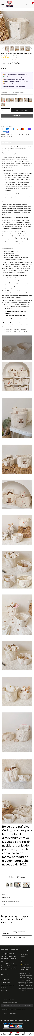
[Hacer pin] (18, 63)
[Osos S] (3, 104)
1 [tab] (2, 41)
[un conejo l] (7, 100)
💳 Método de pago (26, 964)
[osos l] (30, 100)
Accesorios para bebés (6, 136)
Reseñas (4, 905)
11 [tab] (27, 41)
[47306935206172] (17, 27)
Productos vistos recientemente (17, 937)
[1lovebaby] (9, 4)
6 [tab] (14, 41)
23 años (24, 134)
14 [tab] (8, 43)
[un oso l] (12, 100)
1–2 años (18, 134)
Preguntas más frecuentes (11, 901)
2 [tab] (4, 41)
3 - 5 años (28, 134)
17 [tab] (16, 43)
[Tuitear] (15, 63)
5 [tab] (12, 41)
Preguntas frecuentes (26, 959)
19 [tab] (21, 43)
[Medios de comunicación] (31, 41)
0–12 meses (13, 134)
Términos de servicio (6, 990)
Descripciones (6, 143)
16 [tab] (13, 43)
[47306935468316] (27, 48)
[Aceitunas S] (17, 100)
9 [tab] (22, 41)
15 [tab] (11, 43)
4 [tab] (9, 41)
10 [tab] (24, 41)
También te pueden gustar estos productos (13, 933)
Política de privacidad (6, 988)
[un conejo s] (21, 100)
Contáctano (24, 961)
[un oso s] (26, 100)
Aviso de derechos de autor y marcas (26, 968)
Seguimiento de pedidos (25, 955)
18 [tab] (18, 43)
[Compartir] (11, 63)
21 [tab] (25, 43)
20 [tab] (23, 43)
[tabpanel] (17, 27)
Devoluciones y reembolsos (7, 985)
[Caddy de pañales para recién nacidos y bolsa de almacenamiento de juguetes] (12, 48)
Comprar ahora (17, 115)
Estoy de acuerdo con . (14, 1009)
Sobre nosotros (5, 979)
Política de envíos (5, 982)
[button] (3, 48)
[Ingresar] (27, 4)
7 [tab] (17, 41)
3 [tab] (7, 41)
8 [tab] (19, 41)
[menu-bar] (3, 4)
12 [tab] (29, 41)
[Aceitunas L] (3, 100)
